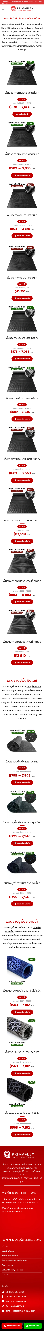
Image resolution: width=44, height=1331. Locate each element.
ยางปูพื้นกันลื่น (16, 31)
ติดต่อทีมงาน (34, 1325)
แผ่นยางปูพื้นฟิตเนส (22, 680)
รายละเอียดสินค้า (22, 114)
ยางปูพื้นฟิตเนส (34, 686)
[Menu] (3, 9)
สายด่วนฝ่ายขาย (13, 1325)
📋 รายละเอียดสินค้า (22, 175)
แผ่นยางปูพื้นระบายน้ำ (22, 921)
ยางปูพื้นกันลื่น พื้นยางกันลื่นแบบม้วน (22, 18)
